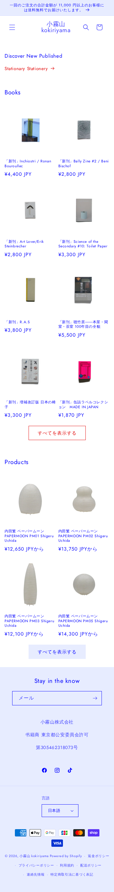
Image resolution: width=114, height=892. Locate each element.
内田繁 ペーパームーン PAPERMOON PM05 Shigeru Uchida (83, 621)
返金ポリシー (98, 855)
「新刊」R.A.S (17, 322)
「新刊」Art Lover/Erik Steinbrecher (24, 244)
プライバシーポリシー (36, 865)
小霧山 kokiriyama (34, 855)
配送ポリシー (91, 865)
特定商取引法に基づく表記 (71, 874)
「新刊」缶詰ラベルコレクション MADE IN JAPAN (83, 404)
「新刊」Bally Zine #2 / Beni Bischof (83, 163)
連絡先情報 (36, 874)
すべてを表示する (57, 433)
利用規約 (67, 865)
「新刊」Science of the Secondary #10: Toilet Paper (83, 244)
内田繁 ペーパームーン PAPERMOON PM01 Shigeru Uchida (29, 536)
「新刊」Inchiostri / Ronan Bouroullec (28, 163)
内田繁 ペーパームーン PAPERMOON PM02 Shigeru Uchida (83, 536)
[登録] (95, 698)
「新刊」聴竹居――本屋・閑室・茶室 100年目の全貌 (83, 324)
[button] (12, 27)
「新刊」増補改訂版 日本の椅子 (30, 404)
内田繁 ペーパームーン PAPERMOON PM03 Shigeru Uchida (29, 621)
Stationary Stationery (26, 68)
